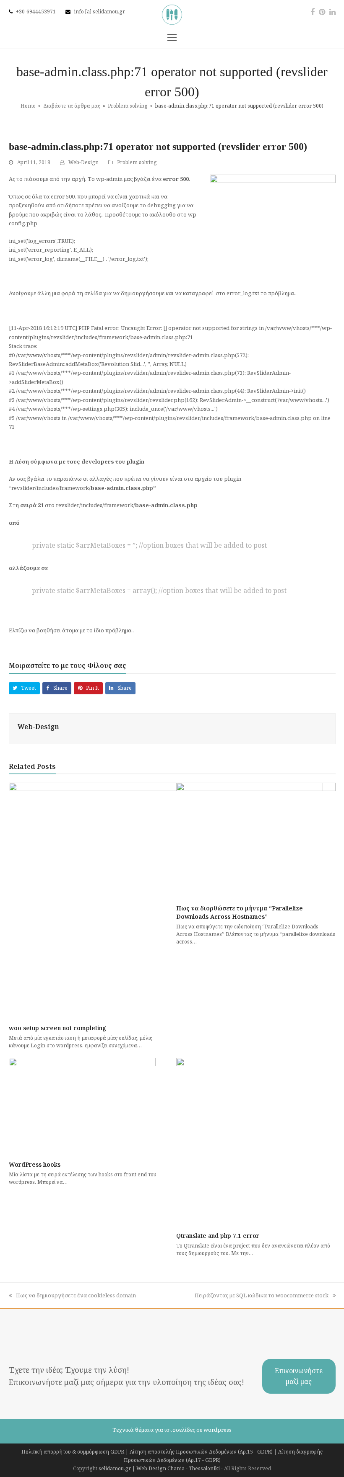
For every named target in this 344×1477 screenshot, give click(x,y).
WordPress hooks (34, 1164)
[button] (172, 36)
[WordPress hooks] (82, 1106)
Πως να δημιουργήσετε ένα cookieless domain (76, 1295)
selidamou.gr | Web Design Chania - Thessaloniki (159, 1468)
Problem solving (137, 162)
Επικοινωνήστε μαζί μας (299, 1376)
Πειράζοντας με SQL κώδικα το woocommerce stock (261, 1295)
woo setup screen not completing (57, 1028)
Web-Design (83, 162)
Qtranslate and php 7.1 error (217, 1236)
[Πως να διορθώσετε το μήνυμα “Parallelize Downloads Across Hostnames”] (249, 840)
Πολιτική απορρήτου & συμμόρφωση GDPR (72, 1451)
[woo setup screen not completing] (172, 900)
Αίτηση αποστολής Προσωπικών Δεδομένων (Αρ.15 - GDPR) (201, 1451)
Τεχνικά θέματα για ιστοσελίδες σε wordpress (172, 1429)
